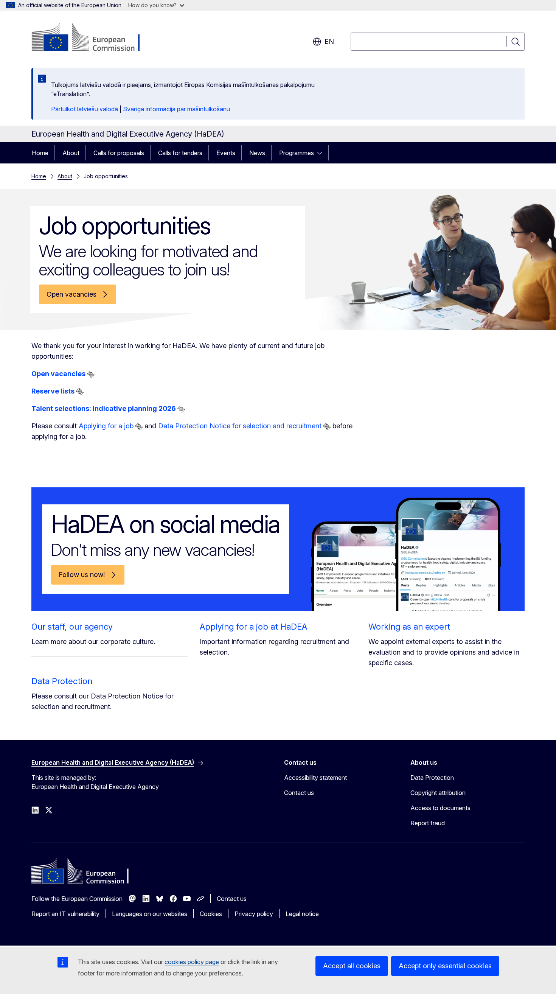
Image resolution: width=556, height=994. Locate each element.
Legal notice (302, 914)
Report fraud (427, 823)
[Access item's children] (321, 152)
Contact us (299, 792)
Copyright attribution (438, 792)
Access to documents (440, 808)
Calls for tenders (180, 153)
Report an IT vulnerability (65, 914)
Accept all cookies (352, 966)
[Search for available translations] (91, 374)
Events (225, 153)
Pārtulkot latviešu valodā (84, 109)
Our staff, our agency (72, 627)
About (70, 153)
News (257, 153)
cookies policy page (192, 962)
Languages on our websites (149, 914)
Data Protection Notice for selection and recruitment (239, 426)
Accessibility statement (315, 777)
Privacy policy (254, 914)
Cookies (211, 914)
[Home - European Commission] (92, 38)
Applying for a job (106, 426)
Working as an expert (409, 627)
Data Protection (61, 681)
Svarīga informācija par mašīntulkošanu (176, 109)
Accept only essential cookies (445, 966)
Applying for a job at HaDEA (253, 627)
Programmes (296, 153)
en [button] (329, 41)
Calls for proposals (118, 153)
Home (40, 153)
